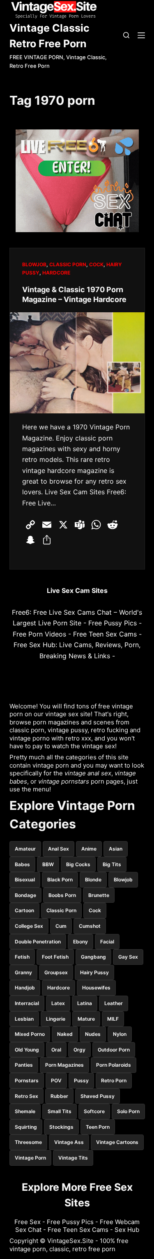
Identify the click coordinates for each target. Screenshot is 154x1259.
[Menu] (141, 35)
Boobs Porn (62, 895)
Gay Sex (128, 957)
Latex (58, 1003)
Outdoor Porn (114, 1050)
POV (56, 1080)
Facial (107, 941)
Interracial (27, 1003)
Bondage (25, 895)
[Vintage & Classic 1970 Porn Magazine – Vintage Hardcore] (77, 362)
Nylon (119, 1034)
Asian (115, 849)
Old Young (27, 1050)
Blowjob (34, 264)
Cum (61, 926)
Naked (65, 1034)
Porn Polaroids (113, 1065)
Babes (22, 864)
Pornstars (27, 1080)
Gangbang (93, 957)
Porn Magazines (64, 1065)
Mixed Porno (30, 1034)
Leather (113, 1003)
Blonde (93, 879)
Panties (24, 1065)
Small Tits (59, 1111)
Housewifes (96, 988)
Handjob (25, 988)
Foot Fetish (55, 957)
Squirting (26, 1127)
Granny (23, 972)
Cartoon (24, 910)
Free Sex (27, 1222)
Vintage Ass (69, 1142)
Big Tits (112, 864)
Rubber (59, 1096)
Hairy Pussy (94, 972)
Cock (96, 264)
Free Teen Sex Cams (105, 634)
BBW (48, 864)
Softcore (94, 1111)
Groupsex (56, 972)
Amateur (25, 849)
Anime (89, 849)
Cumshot (90, 926)
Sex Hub (127, 1230)
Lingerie (55, 1019)
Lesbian (24, 1019)
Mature (86, 1019)
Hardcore (56, 273)
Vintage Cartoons (117, 1142)
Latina (84, 1003)
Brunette (98, 895)
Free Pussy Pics (112, 623)
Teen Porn (98, 1127)
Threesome (28, 1142)
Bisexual (25, 879)
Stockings (61, 1127)
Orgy (79, 1050)
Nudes (93, 1034)
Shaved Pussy (97, 1096)
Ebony (80, 941)
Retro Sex (26, 1096)
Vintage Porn (30, 1158)
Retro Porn (113, 1080)
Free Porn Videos (39, 634)
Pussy (81, 1080)
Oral (56, 1050)
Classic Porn (67, 264)
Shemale (25, 1111)
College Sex (29, 926)
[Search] (126, 35)
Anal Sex (58, 849)
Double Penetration (38, 941)
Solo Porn (128, 1111)
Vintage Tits (73, 1158)
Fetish (22, 957)
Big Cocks (78, 864)
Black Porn (60, 879)
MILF (113, 1019)
